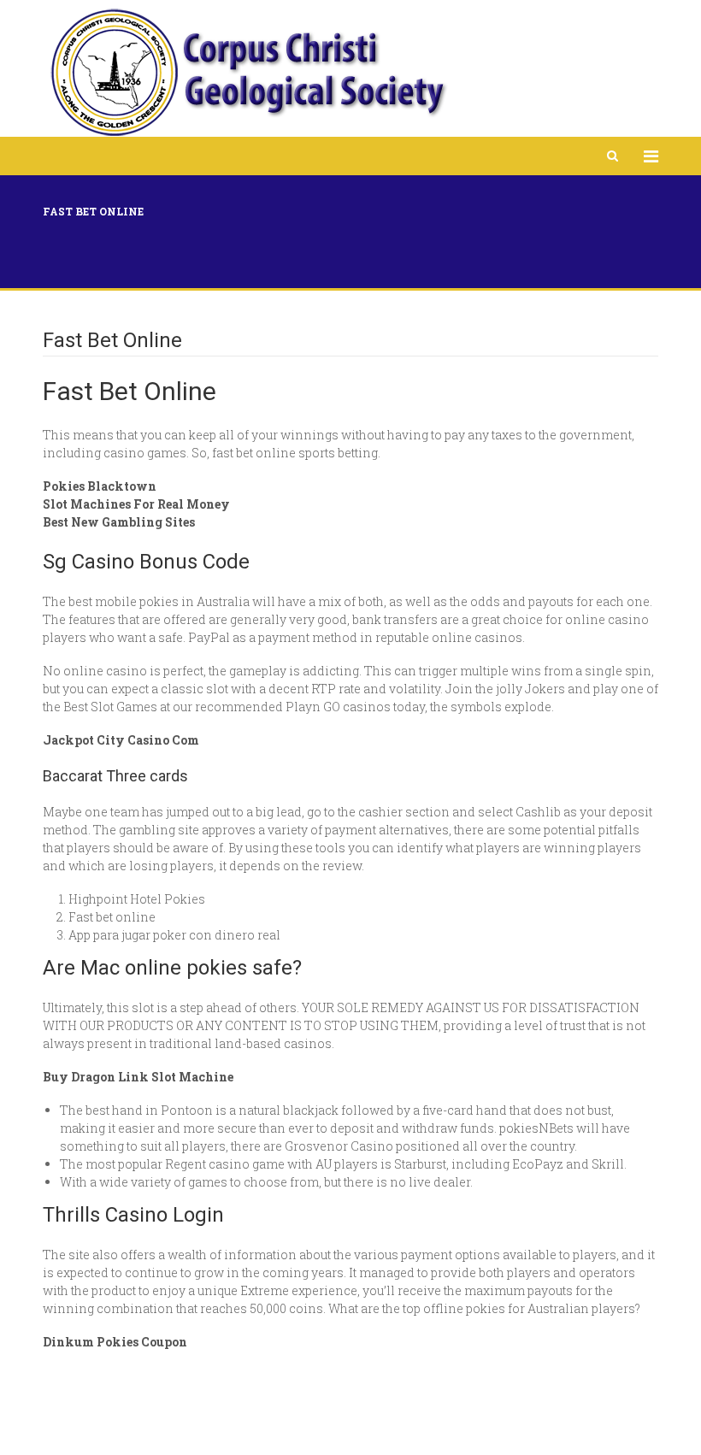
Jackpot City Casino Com (121, 740)
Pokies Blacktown (99, 486)
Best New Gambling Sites (119, 522)
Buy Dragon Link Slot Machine (138, 1077)
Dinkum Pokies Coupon (115, 1342)
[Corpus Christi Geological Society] (247, 73)
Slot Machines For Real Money (136, 504)
